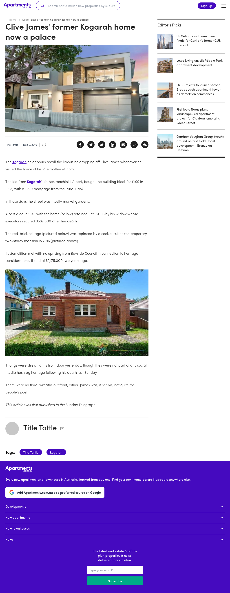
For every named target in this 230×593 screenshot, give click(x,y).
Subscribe (115, 581)
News (12, 19)
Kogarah (19, 161)
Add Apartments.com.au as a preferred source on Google (59, 492)
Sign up (206, 5)
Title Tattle (40, 427)
